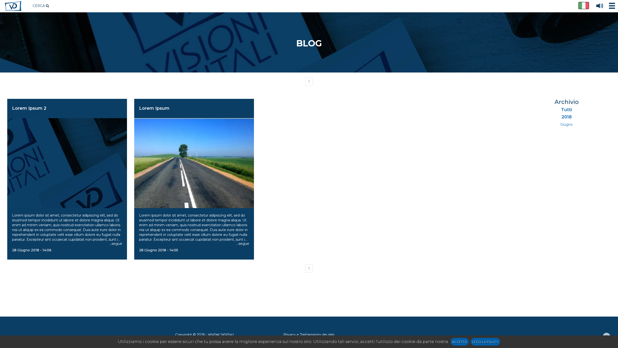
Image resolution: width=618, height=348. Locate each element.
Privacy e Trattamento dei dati (308, 335)
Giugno (566, 124)
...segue (115, 243)
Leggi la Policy (485, 342)
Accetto (459, 342)
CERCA (39, 6)
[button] (584, 5)
